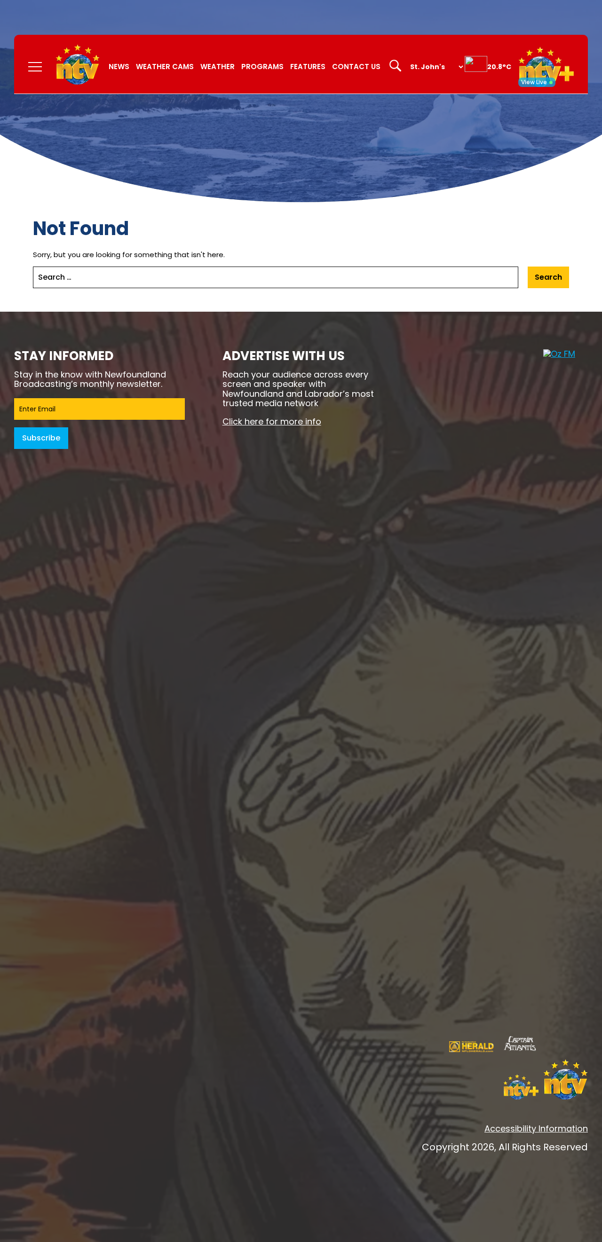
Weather (217, 66)
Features (307, 66)
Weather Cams (165, 66)
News (119, 66)
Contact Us (356, 66)
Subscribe (41, 437)
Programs (262, 66)
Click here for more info (271, 421)
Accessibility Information (536, 1128)
